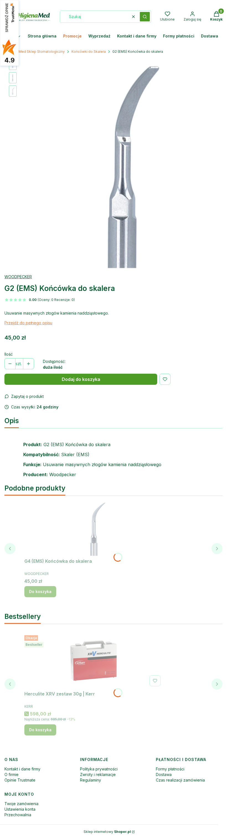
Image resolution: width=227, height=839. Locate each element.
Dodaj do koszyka (81, 379)
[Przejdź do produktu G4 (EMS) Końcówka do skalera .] (93, 528)
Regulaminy (90, 780)
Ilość (8, 354)
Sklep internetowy (107, 832)
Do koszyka (40, 591)
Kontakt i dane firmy (22, 769)
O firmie (11, 774)
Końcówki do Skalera (88, 51)
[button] (145, 16)
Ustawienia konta (19, 809)
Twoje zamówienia (21, 803)
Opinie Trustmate (19, 780)
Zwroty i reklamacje (98, 774)
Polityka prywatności (99, 769)
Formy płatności (170, 769)
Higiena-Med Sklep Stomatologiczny (34, 51)
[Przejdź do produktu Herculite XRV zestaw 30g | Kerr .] (93, 661)
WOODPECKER (18, 276)
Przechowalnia (17, 814)
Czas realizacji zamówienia (180, 780)
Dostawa (164, 774)
